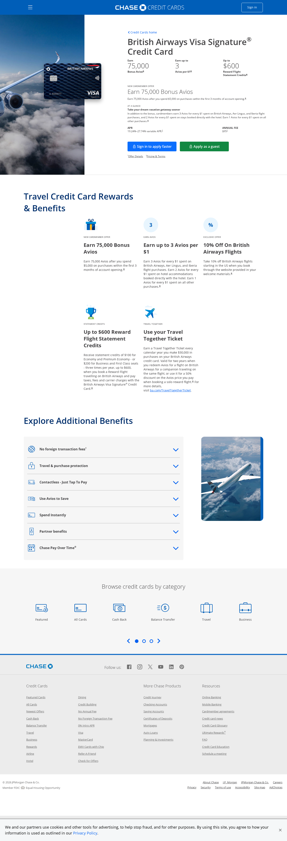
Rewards (31, 747)
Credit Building (87, 704)
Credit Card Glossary (215, 725)
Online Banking (211, 697)
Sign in (255, 7)
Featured (42, 619)
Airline (30, 754)
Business (246, 619)
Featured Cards (35, 697)
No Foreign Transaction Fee (95, 718)
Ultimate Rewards (214, 733)
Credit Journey (152, 697)
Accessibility (242, 787)
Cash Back (119, 619)
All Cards (81, 619)
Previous (128, 640)
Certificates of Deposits (158, 718)
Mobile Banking (211, 704)
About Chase (211, 782)
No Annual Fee (87, 711)
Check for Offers (88, 761)
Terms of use (223, 787)
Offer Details (135, 156)
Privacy (191, 787)
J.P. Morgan (230, 782)
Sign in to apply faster (156, 147)
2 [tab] (144, 641)
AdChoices (275, 787)
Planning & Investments (158, 739)
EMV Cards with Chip (91, 747)
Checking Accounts (155, 704)
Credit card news (212, 718)
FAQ (204, 739)
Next (158, 640)
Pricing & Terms (156, 156)
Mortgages (150, 725)
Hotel (29, 761)
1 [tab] (137, 641)
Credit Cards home (143, 32)
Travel (208, 619)
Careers (277, 782)
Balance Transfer (163, 619)
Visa (80, 733)
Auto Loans (151, 733)
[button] (280, 830)
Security (206, 787)
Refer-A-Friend (87, 754)
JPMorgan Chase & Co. (255, 782)
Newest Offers (35, 711)
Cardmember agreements (218, 711)
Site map (259, 787)
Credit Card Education (215, 747)
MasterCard (85, 739)
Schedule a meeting (214, 754)
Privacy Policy (85, 833)
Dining (82, 697)
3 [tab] (151, 641)
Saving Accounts (154, 711)
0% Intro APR (86, 725)
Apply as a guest (211, 147)
